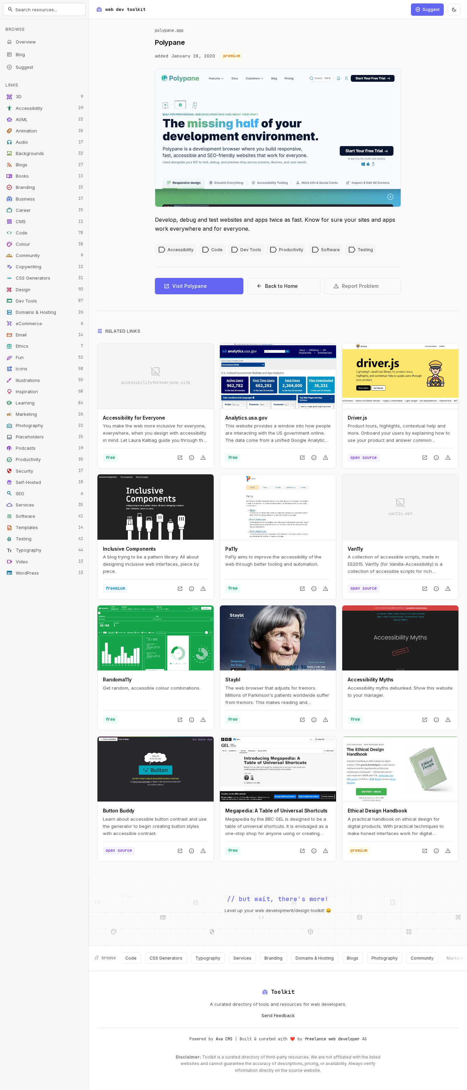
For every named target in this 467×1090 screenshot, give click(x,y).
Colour (44, 244)
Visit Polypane (185, 286)
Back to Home (277, 286)
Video (44, 561)
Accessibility (44, 108)
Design (44, 289)
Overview (21, 42)
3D (44, 97)
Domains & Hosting (44, 312)
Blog (15, 54)
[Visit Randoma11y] (155, 637)
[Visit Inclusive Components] (155, 506)
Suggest (19, 67)
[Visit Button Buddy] (155, 769)
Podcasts (44, 448)
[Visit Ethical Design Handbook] (400, 769)
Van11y (355, 549)
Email (44, 335)
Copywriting (44, 267)
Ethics (44, 346)
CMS (44, 221)
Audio (44, 142)
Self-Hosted (44, 482)
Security (44, 471)
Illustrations (44, 380)
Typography (44, 550)
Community (44, 255)
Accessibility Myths (370, 679)
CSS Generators (44, 278)
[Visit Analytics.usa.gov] (278, 375)
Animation (44, 130)
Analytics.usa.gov (246, 418)
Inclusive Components (129, 549)
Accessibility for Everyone (134, 418)
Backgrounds (44, 153)
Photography (44, 425)
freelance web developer (332, 1039)
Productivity (44, 459)
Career (44, 210)
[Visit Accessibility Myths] (400, 637)
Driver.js (357, 418)
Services (44, 505)
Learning (44, 403)
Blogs (44, 165)
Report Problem (355, 286)
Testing (44, 539)
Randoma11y (117, 679)
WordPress (44, 573)
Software (44, 516)
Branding (44, 187)
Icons (44, 369)
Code (44, 232)
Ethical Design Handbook (377, 810)
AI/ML (44, 119)
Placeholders (44, 437)
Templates (44, 527)
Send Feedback (278, 1015)
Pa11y (231, 549)
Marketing (44, 414)
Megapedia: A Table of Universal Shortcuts (276, 810)
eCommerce (44, 323)
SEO (44, 493)
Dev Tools (44, 301)
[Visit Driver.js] (400, 375)
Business (44, 199)
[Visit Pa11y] (278, 506)
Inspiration (44, 391)
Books (44, 176)
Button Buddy (118, 810)
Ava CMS (224, 1039)
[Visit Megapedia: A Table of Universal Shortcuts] (278, 769)
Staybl (232, 679)
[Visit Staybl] (278, 637)
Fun (44, 357)
